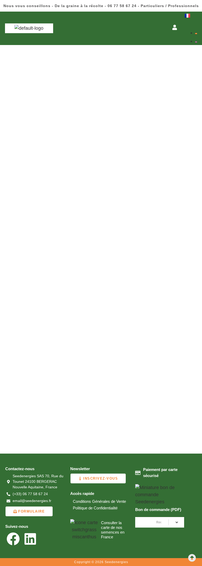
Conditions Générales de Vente (99, 501)
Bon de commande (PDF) (158, 509)
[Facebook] (13, 538)
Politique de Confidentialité (95, 508)
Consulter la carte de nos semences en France (112, 529)
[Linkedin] (30, 538)
